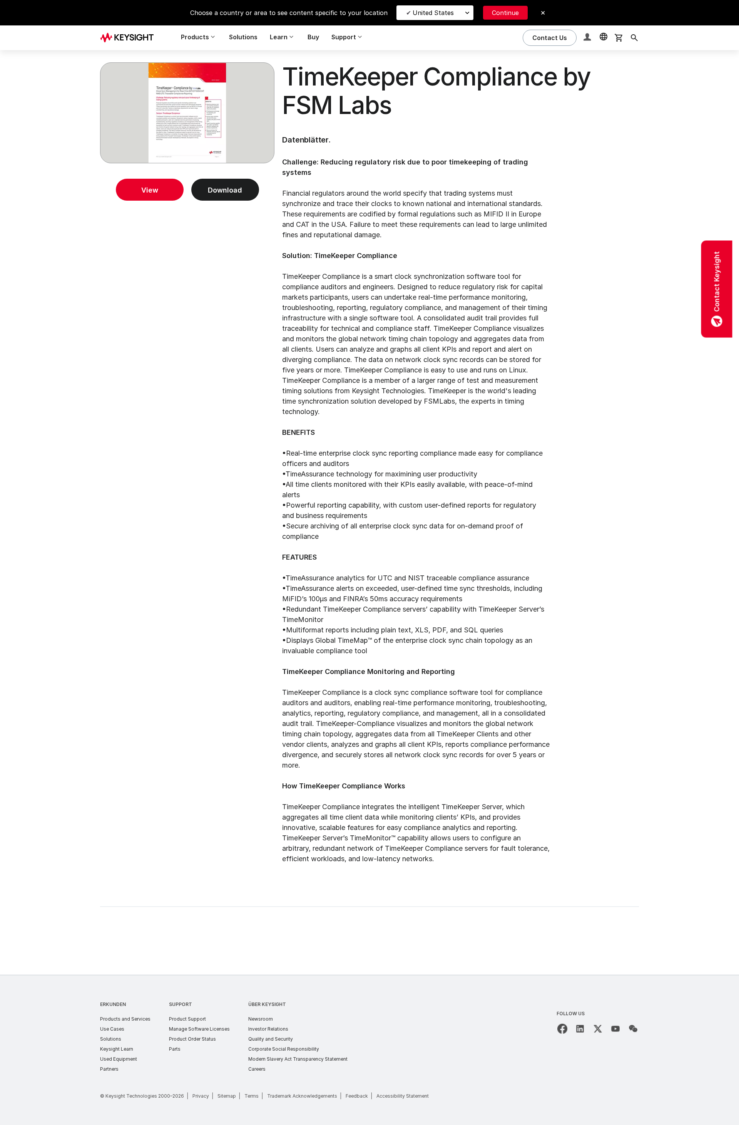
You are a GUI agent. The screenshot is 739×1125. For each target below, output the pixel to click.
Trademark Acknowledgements (302, 1096)
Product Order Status (192, 1039)
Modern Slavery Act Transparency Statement (298, 1059)
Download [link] (225, 190)
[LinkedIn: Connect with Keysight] (580, 1028)
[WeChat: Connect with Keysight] (633, 1028)
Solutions (243, 37)
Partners (109, 1069)
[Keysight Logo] (129, 37)
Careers (257, 1069)
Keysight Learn (116, 1049)
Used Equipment (118, 1059)
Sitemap (226, 1096)
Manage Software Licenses (199, 1029)
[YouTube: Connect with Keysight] (615, 1028)
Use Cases (112, 1029)
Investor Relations (268, 1029)
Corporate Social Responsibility (283, 1049)
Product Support (187, 1019)
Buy (313, 37)
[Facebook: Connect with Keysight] (562, 1028)
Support (180, 1004)
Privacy (200, 1096)
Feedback (357, 1096)
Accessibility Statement (402, 1096)
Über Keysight (267, 1004)
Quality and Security (270, 1039)
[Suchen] (634, 37)
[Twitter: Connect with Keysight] (598, 1028)
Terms (251, 1096)
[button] (588, 38)
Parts (175, 1049)
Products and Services (125, 1019)
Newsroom (260, 1019)
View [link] (149, 190)
